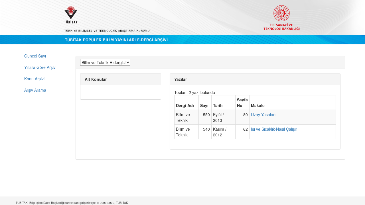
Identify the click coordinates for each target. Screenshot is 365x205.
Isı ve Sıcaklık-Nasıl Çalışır (274, 129)
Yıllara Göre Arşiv (40, 67)
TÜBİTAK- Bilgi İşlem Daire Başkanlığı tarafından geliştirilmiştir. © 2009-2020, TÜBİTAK (72, 203)
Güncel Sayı (35, 56)
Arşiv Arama (35, 90)
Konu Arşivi (34, 78)
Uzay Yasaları (263, 114)
